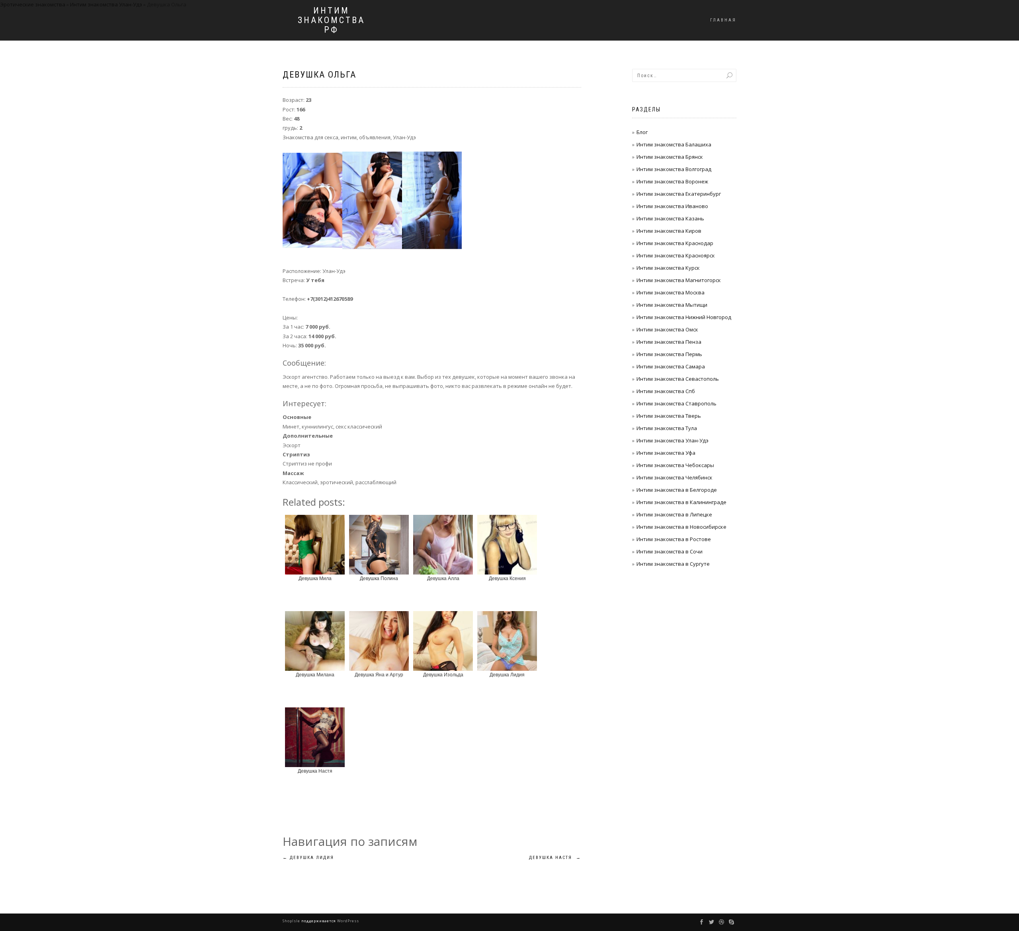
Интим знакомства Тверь (668, 415)
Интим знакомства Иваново (672, 206)
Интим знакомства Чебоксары (675, 465)
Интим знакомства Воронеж (672, 181)
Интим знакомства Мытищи (671, 304)
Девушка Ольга (319, 75)
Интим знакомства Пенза (668, 341)
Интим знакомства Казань (670, 218)
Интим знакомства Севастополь (677, 378)
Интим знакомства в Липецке (674, 514)
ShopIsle (292, 920)
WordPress (347, 920)
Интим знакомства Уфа (665, 452)
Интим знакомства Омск (667, 329)
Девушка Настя (555, 857)
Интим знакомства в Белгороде (676, 489)
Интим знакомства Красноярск (675, 255)
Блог (642, 132)
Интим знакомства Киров (668, 230)
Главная (723, 20)
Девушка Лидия (308, 857)
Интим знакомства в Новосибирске (681, 526)
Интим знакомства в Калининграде (681, 502)
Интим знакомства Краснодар (674, 243)
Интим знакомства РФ (331, 20)
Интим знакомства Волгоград (673, 169)
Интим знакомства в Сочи (669, 551)
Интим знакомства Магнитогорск (678, 280)
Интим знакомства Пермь (669, 354)
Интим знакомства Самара (670, 366)
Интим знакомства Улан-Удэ (672, 440)
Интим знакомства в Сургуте (673, 563)
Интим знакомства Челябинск (674, 477)
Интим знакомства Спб (665, 391)
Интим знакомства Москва (670, 292)
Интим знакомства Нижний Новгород (683, 317)
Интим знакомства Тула (666, 428)
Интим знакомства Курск (668, 267)
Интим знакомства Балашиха (673, 144)
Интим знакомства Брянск (669, 156)
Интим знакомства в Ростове (673, 539)
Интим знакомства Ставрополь (676, 403)
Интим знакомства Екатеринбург (678, 193)
